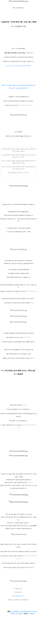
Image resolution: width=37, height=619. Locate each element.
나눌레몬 (25, 437)
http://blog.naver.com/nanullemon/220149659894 (18, 65)
